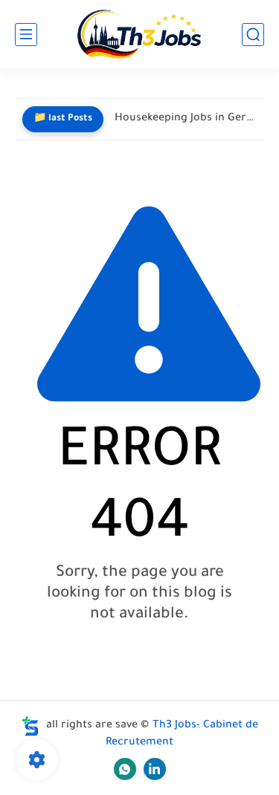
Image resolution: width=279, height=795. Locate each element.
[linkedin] (155, 769)
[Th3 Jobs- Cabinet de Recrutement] (139, 34)
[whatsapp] (125, 769)
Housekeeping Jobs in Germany (186, 119)
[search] (253, 34)
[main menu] (26, 34)
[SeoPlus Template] (30, 726)
